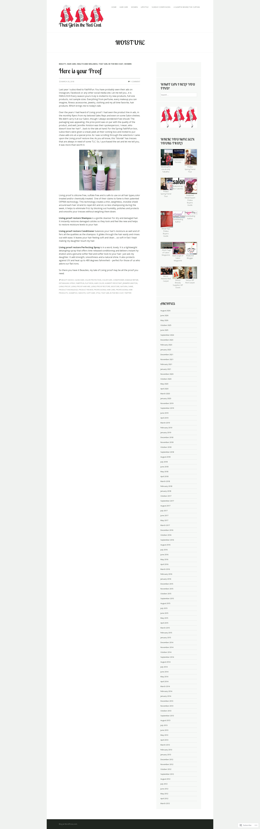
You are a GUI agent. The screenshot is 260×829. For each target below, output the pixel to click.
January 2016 (165, 579)
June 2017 (164, 515)
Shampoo (73, 293)
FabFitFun (80, 283)
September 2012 (167, 774)
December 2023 (166, 340)
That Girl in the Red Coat (80, 25)
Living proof (64, 286)
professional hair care (104, 289)
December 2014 (166, 642)
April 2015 (164, 623)
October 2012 (165, 769)
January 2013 (165, 754)
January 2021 (165, 369)
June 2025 (164, 330)
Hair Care (124, 7)
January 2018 (165, 491)
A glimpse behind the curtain (187, 7)
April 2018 (164, 476)
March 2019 (165, 422)
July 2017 (164, 510)
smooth (82, 293)
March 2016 (165, 569)
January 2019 (165, 432)
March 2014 (165, 686)
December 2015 (166, 584)
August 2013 (165, 720)
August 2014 (165, 662)
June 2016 (164, 554)
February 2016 (166, 574)
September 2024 (167, 335)
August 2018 (165, 457)
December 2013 (166, 701)
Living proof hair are (80, 286)
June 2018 (164, 466)
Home (113, 7)
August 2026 (165, 310)
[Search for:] (178, 94)
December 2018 (166, 437)
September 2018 (167, 452)
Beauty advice (67, 280)
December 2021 (166, 354)
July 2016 (164, 549)
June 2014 (164, 671)
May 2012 (164, 793)
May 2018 (164, 471)
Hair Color (99, 283)
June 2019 (164, 413)
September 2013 (167, 715)
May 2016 (164, 559)
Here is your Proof (80, 71)
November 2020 (166, 374)
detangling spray (67, 283)
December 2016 (166, 530)
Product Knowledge (68, 289)
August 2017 (165, 505)
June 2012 (164, 789)
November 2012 (166, 764)
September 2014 (167, 657)
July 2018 (164, 462)
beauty (62, 64)
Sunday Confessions (161, 7)
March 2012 (165, 803)
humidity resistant (113, 283)
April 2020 (164, 388)
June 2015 (164, 613)
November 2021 (166, 359)
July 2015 (164, 608)
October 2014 (165, 652)
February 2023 (166, 345)
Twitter (127, 293)
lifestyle (145, 7)
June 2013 (164, 730)
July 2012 (164, 784)
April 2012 (164, 798)
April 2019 (164, 418)
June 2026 (164, 315)
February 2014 (166, 691)
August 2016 (165, 545)
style (98, 293)
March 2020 (165, 393)
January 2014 (165, 696)
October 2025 (165, 325)
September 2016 (167, 540)
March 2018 (165, 481)
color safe (107, 280)
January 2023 (165, 349)
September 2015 (167, 598)
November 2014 (166, 647)
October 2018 (165, 447)
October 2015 (165, 593)
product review (86, 289)
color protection (93, 280)
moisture (115, 286)
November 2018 (166, 442)
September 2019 (167, 408)
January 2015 (165, 637)
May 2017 (164, 520)
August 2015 (165, 603)
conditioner (118, 280)
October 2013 (165, 711)
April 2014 (164, 681)
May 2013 (164, 735)
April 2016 (164, 564)
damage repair (131, 280)
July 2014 (164, 667)
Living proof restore (100, 286)
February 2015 (166, 632)
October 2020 (165, 379)
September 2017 (167, 501)
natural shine (126, 286)
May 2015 (164, 618)
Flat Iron (89, 283)
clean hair (79, 280)
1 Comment (135, 81)
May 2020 (164, 384)
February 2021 (166, 364)
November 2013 (166, 706)
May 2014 (164, 676)
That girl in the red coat (111, 64)
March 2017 (165, 525)
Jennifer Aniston (130, 283)
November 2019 (166, 403)
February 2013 (166, 749)
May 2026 (164, 320)
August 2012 (165, 779)
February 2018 (166, 486)
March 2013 (165, 745)
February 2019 (166, 427)
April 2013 (164, 740)
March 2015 (165, 628)
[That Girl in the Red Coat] (81, 13)
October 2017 (165, 496)
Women (134, 7)
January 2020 (165, 398)
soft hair (91, 293)
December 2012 (166, 759)
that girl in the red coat (112, 293)
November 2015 (166, 588)
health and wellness (87, 64)
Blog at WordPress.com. (68, 824)
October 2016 (165, 535)
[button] (166, 162)
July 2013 (164, 725)
